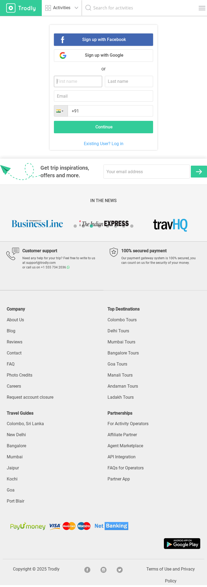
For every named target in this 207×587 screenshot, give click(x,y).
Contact (14, 353)
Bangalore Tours (123, 353)
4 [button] (99, 226)
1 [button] (75, 226)
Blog (11, 330)
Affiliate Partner (122, 434)
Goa (11, 490)
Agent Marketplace (125, 445)
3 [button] (91, 226)
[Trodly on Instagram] (103, 569)
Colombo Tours (122, 319)
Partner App (119, 479)
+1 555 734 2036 (54, 267)
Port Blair (15, 501)
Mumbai (15, 456)
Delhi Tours (118, 330)
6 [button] (115, 226)
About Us (15, 319)
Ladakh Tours (121, 397)
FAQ (11, 364)
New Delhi (16, 434)
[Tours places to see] (21, 8)
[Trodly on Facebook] (87, 569)
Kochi (12, 479)
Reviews (14, 341)
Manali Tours (120, 375)
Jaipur (13, 467)
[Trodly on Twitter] (119, 569)
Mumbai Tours (121, 341)
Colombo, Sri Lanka (25, 423)
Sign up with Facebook (104, 39)
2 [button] (83, 226)
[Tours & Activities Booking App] (103, 543)
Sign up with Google (104, 55)
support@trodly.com (41, 263)
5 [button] (107, 226)
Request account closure (30, 397)
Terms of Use (158, 569)
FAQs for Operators (126, 467)
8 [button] (131, 226)
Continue (104, 126)
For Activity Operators (128, 423)
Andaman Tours (123, 386)
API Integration (122, 456)
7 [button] (123, 226)
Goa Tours (117, 364)
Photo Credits (19, 375)
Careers (14, 386)
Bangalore (16, 445)
